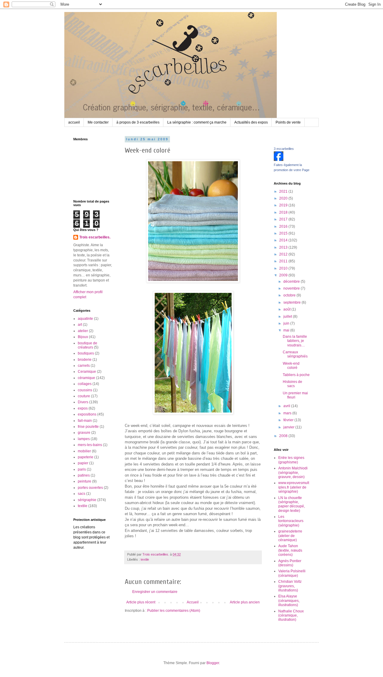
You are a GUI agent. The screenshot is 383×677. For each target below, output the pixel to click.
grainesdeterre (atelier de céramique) (290, 535)
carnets (84, 365)
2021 (283, 191)
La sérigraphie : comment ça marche (197, 122)
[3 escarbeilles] (278, 160)
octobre (290, 295)
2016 (283, 226)
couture (84, 396)
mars (287, 413)
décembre (292, 281)
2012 (283, 254)
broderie (85, 359)
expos (83, 408)
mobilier (84, 451)
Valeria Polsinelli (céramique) (292, 573)
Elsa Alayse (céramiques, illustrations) (289, 600)
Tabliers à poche (296, 375)
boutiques (86, 353)
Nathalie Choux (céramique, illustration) (291, 615)
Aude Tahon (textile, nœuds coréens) (290, 550)
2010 (283, 268)
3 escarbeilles (284, 148)
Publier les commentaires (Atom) (173, 610)
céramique (86, 378)
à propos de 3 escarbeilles (137, 122)
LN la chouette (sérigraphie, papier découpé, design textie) (291, 504)
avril (287, 406)
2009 (283, 275)
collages (85, 384)
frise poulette (88, 427)
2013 (283, 247)
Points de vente (288, 122)
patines (84, 475)
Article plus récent (140, 602)
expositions (87, 414)
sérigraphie (87, 500)
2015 (283, 233)
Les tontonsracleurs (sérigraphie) (290, 521)
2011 (283, 261)
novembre (292, 288)
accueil (74, 122)
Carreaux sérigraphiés (295, 354)
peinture (84, 481)
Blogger (212, 663)
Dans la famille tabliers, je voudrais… (295, 340)
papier (83, 463)
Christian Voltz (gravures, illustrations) (290, 585)
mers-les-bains (90, 445)
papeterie (85, 457)
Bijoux (83, 337)
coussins (85, 390)
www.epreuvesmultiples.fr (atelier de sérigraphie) (293, 487)
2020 (283, 198)
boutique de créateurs (87, 345)
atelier (83, 331)
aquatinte (85, 319)
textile (145, 559)
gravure (84, 432)
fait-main (85, 421)
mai (286, 330)
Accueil (193, 602)
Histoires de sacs (292, 384)
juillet (288, 316)
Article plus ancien (245, 602)
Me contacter (98, 122)
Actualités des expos (251, 122)
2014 (283, 240)
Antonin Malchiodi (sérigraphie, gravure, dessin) (293, 472)
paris (82, 469)
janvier (289, 427)
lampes (84, 439)
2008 (283, 436)
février (288, 420)
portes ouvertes (90, 488)
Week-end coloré (291, 365)
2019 (283, 205)
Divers (83, 402)
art (80, 324)
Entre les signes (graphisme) (291, 460)
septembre (292, 302)
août (287, 309)
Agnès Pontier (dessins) (289, 563)
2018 (283, 212)
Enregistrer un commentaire (154, 592)
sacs (81, 494)
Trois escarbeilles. (94, 237)
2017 (283, 219)
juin (286, 323)
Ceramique (87, 371)
